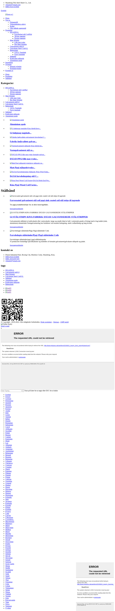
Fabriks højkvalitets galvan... (23, 141)
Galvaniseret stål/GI (17, 46)
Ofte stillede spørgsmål (18, 28)
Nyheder (8, 64)
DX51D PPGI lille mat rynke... (24, 159)
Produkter (8, 30)
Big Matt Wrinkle (20, 44)
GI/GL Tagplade (20, 52)
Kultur (12, 26)
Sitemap (56, 322)
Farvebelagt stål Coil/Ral (23, 34)
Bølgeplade (14, 50)
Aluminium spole (16, 60)
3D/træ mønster (19, 36)
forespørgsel (14, 209)
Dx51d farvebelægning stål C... (24, 176)
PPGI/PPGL (14, 32)
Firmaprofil (14, 22)
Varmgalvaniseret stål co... (22, 150)
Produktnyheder (15, 68)
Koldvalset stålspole (17, 58)
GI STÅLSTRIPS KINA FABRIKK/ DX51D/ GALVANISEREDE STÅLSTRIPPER (49, 217)
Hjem (7, 18)
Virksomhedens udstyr (18, 24)
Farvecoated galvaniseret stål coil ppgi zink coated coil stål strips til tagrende (45, 200)
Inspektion (9, 62)
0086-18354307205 (12, 259)
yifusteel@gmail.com (12, 5)
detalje (21, 209)
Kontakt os (9, 70)
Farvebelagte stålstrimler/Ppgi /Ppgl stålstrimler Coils (34, 235)
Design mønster (19, 38)
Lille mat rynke (19, 42)
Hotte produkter (46, 322)
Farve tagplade (19, 54)
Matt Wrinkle (14, 40)
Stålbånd (13, 56)
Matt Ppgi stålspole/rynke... (22, 167)
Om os (7, 20)
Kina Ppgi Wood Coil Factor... (24, 185)
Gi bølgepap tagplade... (20, 133)
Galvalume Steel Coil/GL (19, 48)
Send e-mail (5, 326)
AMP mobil (64, 322)
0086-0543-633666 (12, 7)
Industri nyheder (15, 66)
